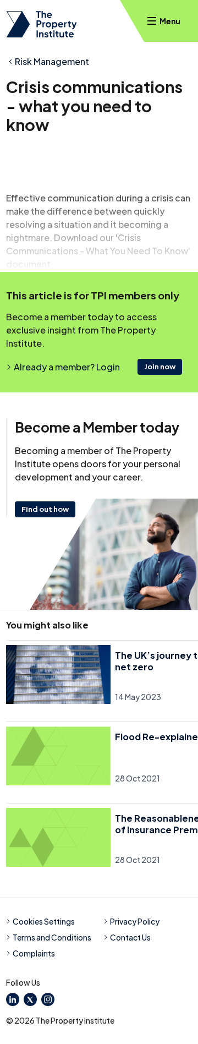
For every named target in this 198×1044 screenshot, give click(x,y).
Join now (159, 366)
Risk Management (52, 61)
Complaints (34, 953)
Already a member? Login (67, 367)
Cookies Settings (44, 921)
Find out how (45, 509)
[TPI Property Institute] (41, 24)
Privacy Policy (135, 921)
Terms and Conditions (52, 937)
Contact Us (130, 937)
